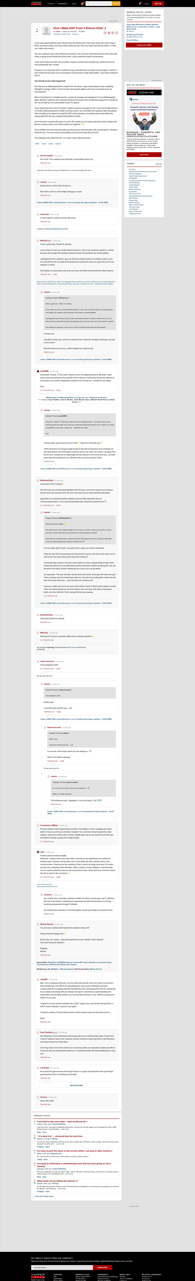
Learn (75, 4)
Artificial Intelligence (135, 174)
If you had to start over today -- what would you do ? (62, 1121)
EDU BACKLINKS (76, 1085)
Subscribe (75, 34)
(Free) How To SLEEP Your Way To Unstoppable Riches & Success (61, 282)
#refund (58, 144)
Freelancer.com (147, 1276)
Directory (123, 1276)
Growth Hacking (134, 185)
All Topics (132, 169)
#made (44, 144)
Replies (40, 1147)
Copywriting (133, 191)
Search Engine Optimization (138, 176)
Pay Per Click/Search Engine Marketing (142, 180)
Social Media (133, 187)
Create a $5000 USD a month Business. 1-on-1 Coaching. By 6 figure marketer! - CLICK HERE (72, 202)
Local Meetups (134, 209)
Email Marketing (134, 183)
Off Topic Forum (134, 207)
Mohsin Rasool (96, 969)
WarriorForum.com (135, 37)
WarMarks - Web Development (62, 969)
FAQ (55, 1276)
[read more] (65, 1129)
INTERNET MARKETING (61, 34)
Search (116, 4)
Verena (131, 31)
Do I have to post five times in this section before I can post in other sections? (74, 1151)
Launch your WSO (144, 45)
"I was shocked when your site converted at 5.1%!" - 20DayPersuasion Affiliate (85, 284)
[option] (144, 123)
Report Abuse (58, 1279)
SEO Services (72, 647)
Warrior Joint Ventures (136, 205)
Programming (133, 200)
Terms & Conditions (126, 1279)
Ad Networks (133, 178)
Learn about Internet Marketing (108, 1276)
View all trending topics (43, 1196)
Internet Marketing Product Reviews (140, 196)
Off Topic (55, 1139)
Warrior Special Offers (83, 1276)
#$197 (37, 144)
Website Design (134, 203)
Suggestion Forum (135, 213)
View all (159, 164)
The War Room (81, 1279)
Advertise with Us (113, 21)
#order (51, 144)
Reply (39, 1132)
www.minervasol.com (44, 884)
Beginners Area (56, 1153)
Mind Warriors (133, 198)
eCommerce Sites (135, 194)
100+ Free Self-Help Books (47, 284)
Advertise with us (103, 1279)
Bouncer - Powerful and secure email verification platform (143, 134)
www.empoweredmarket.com (47, 886)
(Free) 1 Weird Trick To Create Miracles (100, 282)
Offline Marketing (134, 189)
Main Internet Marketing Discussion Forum (143, 171)
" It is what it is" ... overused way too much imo (59, 1136)
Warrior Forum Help (135, 211)
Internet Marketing (59, 1124)
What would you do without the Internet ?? (57, 1181)
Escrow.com (146, 1279)
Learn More (144, 155)
